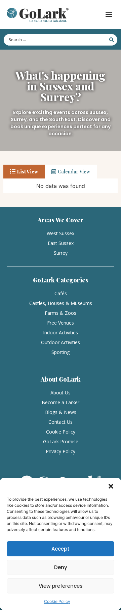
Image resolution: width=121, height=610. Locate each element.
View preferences (61, 585)
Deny (60, 567)
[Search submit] (111, 40)
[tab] (24, 171)
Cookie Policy (57, 601)
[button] (111, 486)
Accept (60, 548)
